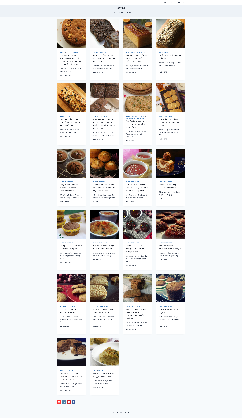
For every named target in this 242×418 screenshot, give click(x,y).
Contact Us (180, 2)
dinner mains (130, 118)
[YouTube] (59, 402)
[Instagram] (64, 402)
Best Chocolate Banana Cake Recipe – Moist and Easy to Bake (104, 58)
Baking (62, 52)
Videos (171, 2)
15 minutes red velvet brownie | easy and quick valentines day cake (137, 187)
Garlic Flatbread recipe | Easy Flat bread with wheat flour (137, 124)
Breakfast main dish (138, 116)
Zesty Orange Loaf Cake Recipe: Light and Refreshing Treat (137, 58)
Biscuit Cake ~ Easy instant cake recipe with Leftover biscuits (71, 376)
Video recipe (75, 52)
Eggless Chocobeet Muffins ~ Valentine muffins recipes (135, 249)
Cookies (161, 116)
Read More (65, 75)
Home (166, 2)
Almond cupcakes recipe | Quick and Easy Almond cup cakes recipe (104, 187)
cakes (68, 52)
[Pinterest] (69, 402)
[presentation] (71, 33)
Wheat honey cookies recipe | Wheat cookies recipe (169, 122)
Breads (95, 116)
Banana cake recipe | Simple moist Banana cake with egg (70, 122)
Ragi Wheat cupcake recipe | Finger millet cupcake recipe (69, 187)
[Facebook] (73, 402)
